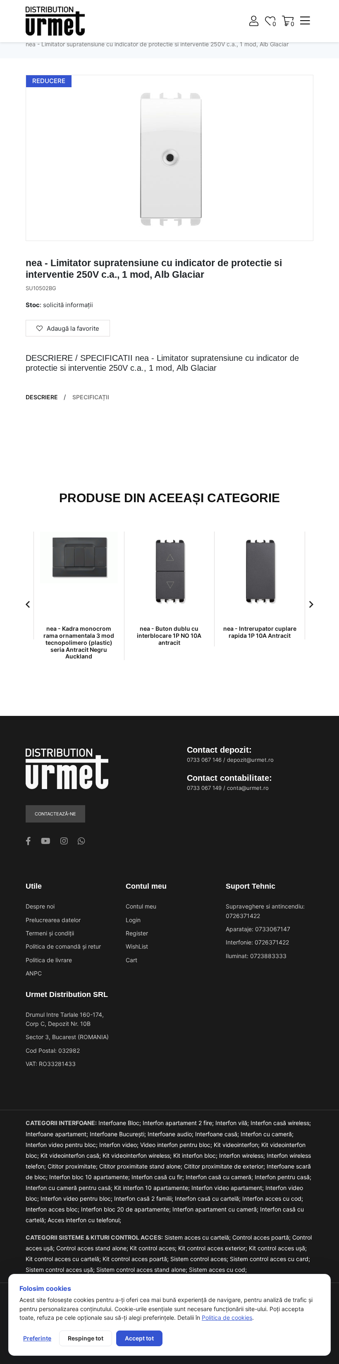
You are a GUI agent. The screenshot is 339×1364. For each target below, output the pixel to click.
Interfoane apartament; (58, 1133)
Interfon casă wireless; (281, 1122)
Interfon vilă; (233, 1122)
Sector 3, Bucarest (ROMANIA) (67, 1036)
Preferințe (37, 1338)
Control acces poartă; (262, 1237)
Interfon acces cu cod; (272, 1198)
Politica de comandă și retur (63, 946)
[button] (27, 604)
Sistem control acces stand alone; (142, 1269)
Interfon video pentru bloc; (62, 1144)
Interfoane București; (119, 1133)
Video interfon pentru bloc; (177, 1144)
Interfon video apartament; (228, 1187)
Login (133, 919)
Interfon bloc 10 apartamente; (90, 1176)
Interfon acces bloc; (53, 1209)
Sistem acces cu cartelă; (198, 1237)
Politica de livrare (49, 959)
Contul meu (141, 906)
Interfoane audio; (171, 1133)
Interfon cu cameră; (267, 1133)
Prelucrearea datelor (53, 919)
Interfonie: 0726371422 (257, 942)
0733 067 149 (204, 788)
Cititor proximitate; (73, 1166)
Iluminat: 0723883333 (256, 955)
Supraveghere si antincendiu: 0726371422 (265, 911)
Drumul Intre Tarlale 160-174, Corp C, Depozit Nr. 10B (65, 1019)
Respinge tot (85, 1338)
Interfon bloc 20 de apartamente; (126, 1209)
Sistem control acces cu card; (270, 1258)
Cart (131, 959)
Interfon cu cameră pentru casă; (70, 1187)
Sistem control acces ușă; (61, 1269)
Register (137, 933)
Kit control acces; (154, 1248)
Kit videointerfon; (237, 1144)
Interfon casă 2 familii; (144, 1198)
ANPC (34, 973)
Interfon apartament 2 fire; (179, 1122)
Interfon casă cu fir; (158, 1176)
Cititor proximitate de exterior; (225, 1166)
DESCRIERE (42, 397)
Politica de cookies (227, 1317)
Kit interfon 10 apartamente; (152, 1187)
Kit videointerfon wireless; (138, 1155)
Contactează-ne (55, 814)
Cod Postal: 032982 (53, 1050)
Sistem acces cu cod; (218, 1269)
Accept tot (139, 1338)
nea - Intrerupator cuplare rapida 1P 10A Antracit (259, 632)
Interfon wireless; (243, 1155)
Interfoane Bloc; (120, 1122)
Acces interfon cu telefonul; (84, 1219)
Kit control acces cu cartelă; (64, 1258)
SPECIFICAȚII (90, 397)
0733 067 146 (204, 759)
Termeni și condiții (50, 933)
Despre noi (40, 906)
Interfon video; (119, 1144)
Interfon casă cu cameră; (220, 1176)
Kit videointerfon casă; (72, 1155)
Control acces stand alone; (93, 1248)
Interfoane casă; (218, 1133)
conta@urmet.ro (248, 788)
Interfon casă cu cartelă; (208, 1198)
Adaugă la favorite (73, 328)
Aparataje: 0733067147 (258, 928)
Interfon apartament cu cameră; (216, 1209)
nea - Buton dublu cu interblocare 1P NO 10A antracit (169, 635)
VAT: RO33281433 (51, 1063)
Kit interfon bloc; (196, 1155)
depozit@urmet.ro (250, 759)
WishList (137, 946)
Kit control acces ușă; (278, 1248)
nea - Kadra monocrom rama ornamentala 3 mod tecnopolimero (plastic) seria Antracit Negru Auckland (78, 642)
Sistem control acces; (200, 1258)
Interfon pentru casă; (283, 1176)
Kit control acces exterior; (213, 1248)
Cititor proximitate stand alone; (141, 1166)
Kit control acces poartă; (136, 1258)
